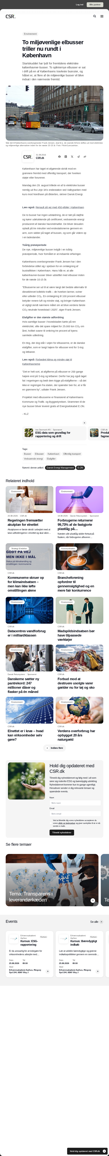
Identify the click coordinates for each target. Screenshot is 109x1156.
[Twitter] (72, 156)
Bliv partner (95, 4)
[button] (84, 423)
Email (52, 808)
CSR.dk (40, 158)
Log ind (79, 4)
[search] (94, 16)
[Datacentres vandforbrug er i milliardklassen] (29, 617)
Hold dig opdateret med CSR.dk (85, 1151)
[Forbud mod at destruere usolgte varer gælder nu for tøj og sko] (79, 667)
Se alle (94, 921)
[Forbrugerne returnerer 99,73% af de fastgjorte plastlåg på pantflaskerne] (79, 512)
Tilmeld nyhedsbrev (61, 832)
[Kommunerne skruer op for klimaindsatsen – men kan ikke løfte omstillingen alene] (29, 568)
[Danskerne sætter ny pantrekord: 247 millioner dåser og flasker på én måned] (29, 669)
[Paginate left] (8, 880)
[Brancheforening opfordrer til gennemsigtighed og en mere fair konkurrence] (79, 568)
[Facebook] (59, 156)
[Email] (78, 156)
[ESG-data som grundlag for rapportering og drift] (54, 433)
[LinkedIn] (65, 156)
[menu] (101, 16)
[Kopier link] (85, 157)
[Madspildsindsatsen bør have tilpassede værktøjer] (79, 619)
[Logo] (11, 16)
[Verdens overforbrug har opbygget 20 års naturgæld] (79, 719)
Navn (52, 797)
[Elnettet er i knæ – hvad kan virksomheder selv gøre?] (29, 719)
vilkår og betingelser (66, 823)
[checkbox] (51, 823)
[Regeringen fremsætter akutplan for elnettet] (29, 510)
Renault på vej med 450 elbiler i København (60, 207)
